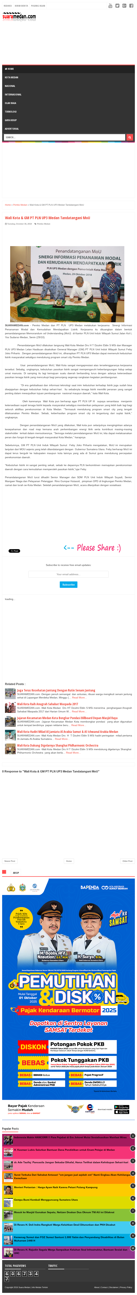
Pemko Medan (43, 224)
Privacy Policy (126, 1287)
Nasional (10, 86)
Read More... (79, 697)
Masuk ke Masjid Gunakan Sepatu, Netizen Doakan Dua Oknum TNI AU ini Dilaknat (64, 1212)
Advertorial (12, 128)
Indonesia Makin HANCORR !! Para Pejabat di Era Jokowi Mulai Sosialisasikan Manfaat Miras (70, 1137)
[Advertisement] (86, 37)
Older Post (128, 861)
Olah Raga (10, 103)
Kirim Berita (21, 5)
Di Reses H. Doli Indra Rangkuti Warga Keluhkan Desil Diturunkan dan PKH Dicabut (64, 1224)
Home (10, 68)
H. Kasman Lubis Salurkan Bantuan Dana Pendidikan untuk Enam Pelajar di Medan (64, 1149)
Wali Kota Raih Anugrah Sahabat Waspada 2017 (47, 704)
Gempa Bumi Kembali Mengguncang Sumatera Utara (46, 1199)
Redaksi (8, 5)
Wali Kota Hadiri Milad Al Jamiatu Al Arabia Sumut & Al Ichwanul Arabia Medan (67, 731)
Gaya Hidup (11, 120)
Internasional (13, 94)
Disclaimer (113, 1287)
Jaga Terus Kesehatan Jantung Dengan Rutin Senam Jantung (56, 690)
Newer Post (9, 861)
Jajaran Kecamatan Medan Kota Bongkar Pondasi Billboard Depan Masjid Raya (67, 718)
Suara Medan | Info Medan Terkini (33, 1287)
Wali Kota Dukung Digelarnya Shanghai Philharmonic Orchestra (57, 745)
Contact (104, 1287)
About (96, 1287)
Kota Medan (11, 77)
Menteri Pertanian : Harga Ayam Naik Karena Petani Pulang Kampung (56, 1187)
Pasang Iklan (38, 5)
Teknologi (11, 111)
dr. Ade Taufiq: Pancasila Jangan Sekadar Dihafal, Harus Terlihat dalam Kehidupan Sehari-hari (71, 1162)
